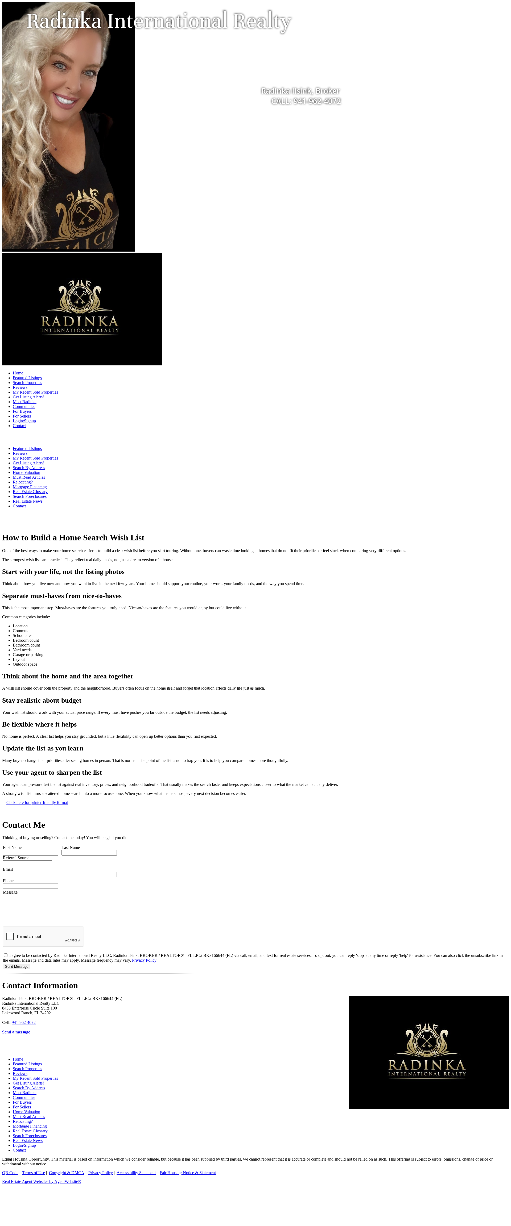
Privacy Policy (144, 960)
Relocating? (23, 482)
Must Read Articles (29, 477)
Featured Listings (27, 378)
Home (18, 373)
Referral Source (16, 858)
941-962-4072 (24, 1022)
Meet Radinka (24, 401)
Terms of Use (33, 1172)
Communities (24, 406)
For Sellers (22, 416)
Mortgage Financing (30, 487)
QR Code (10, 1172)
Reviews (20, 387)
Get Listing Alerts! (28, 397)
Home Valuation (26, 472)
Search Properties (27, 382)
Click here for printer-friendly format (37, 802)
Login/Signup (24, 421)
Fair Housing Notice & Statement (188, 1172)
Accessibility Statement (136, 1172)
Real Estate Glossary (30, 491)
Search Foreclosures (30, 496)
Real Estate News (28, 501)
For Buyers (22, 411)
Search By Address (29, 467)
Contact (19, 425)
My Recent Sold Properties (35, 392)
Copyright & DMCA (66, 1172)
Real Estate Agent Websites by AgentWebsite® (41, 1181)
